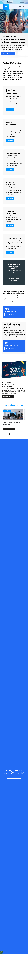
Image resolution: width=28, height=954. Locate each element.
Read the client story (8, 429)
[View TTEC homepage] (6, 7)
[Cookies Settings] (1, 952)
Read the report (7, 396)
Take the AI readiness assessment (14, 279)
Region (20, 6)
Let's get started (14, 780)
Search (17, 6)
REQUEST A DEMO (8, 53)
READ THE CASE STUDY (10, 314)
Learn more (10, 109)
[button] (8, 434)
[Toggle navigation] (23, 6)
